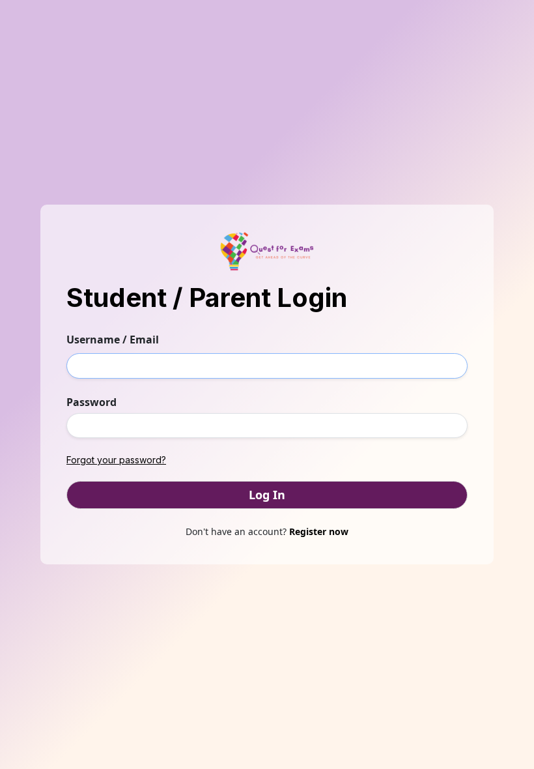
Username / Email (112, 339)
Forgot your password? (116, 459)
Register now (318, 531)
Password (91, 402)
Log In (267, 494)
